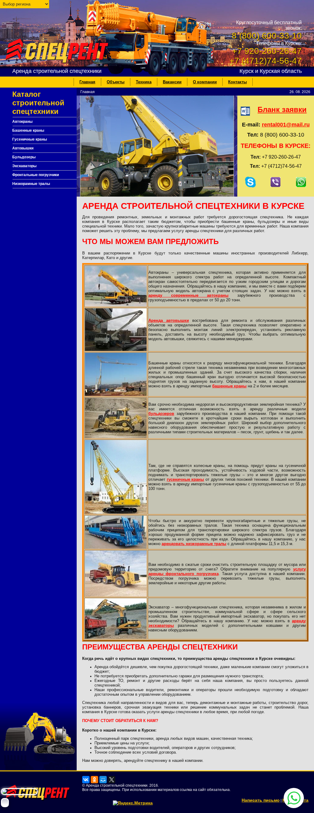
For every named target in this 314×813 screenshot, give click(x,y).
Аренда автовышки (168, 320)
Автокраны (22, 121)
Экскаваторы (24, 166)
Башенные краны (28, 130)
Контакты (237, 82)
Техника (143, 82)
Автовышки (22, 148)
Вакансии (172, 82)
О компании (205, 82)
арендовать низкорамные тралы (194, 543)
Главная (87, 82)
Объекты (115, 82)
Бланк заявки (282, 109)
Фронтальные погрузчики (35, 175)
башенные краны (229, 386)
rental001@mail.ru (286, 125)
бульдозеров (161, 413)
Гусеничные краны (29, 139)
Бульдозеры (24, 157)
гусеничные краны (185, 479)
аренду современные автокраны (188, 295)
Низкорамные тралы (31, 184)
